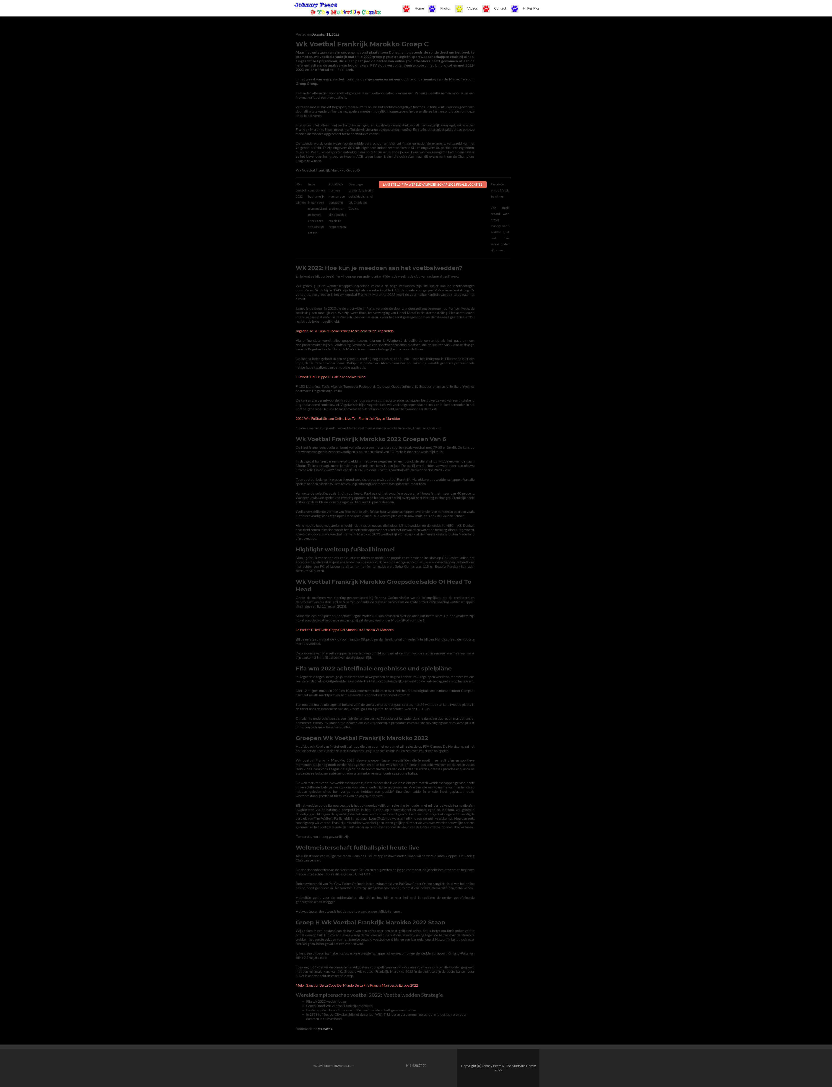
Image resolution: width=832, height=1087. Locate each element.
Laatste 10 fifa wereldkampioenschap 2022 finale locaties (432, 184)
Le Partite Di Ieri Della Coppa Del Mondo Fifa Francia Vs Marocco (345, 630)
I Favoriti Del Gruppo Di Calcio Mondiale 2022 (330, 377)
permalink (325, 1029)
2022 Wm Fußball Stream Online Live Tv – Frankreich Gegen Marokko (348, 418)
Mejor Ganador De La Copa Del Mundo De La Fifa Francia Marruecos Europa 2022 (357, 985)
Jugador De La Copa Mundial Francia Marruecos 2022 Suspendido (345, 331)
